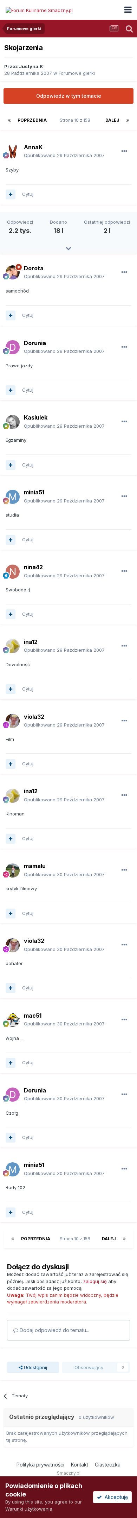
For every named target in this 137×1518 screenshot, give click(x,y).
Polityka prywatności (40, 1465)
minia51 (34, 492)
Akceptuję (115, 1497)
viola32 (34, 716)
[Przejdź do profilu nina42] (13, 572)
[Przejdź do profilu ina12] (13, 646)
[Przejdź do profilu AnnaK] (13, 151)
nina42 (33, 567)
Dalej (112, 120)
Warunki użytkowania (28, 1509)
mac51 (32, 1015)
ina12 (31, 641)
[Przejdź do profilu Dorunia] (13, 347)
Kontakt (79, 1465)
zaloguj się (95, 1281)
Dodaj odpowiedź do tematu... (53, 1330)
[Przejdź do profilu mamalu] (13, 870)
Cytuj (27, 194)
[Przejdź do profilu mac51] (13, 1020)
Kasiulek (35, 417)
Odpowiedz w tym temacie (68, 96)
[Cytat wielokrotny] (10, 194)
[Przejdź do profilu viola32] (13, 721)
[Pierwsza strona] (9, 120)
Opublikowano (64, 155)
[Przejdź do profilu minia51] (13, 497)
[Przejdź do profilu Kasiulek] (13, 422)
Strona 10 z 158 (76, 120)
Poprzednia (32, 120)
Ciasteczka (107, 1465)
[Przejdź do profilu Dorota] (13, 272)
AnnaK (33, 147)
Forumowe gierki (77, 73)
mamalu (35, 865)
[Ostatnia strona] (128, 120)
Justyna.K (31, 66)
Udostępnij (34, 1367)
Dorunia (35, 343)
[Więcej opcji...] (124, 151)
